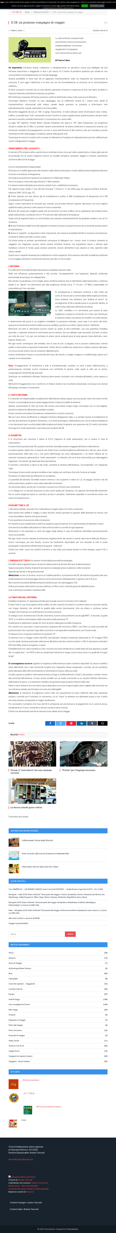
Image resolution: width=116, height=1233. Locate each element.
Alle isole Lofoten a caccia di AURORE (24, 918)
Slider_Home (14, 1041)
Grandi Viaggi (14, 999)
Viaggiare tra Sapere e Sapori (20, 1056)
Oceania (12, 1015)
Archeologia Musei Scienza (20, 968)
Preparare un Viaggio (17, 1020)
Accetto (84, 6)
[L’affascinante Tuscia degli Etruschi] (14, 842)
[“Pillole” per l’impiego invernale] (84, 754)
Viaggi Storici (14, 1051)
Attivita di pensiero (31, 1080)
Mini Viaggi (13, 1010)
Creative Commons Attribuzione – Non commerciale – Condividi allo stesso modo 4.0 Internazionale (28, 1186)
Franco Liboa (16, 31)
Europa (11, 994)
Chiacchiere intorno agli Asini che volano (40, 866)
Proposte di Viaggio (17, 1035)
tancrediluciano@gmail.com (20, 1159)
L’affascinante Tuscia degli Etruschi (37, 840)
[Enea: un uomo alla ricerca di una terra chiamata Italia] (14, 855)
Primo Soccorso (15, 1030)
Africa (11, 953)
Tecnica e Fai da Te (100, 31)
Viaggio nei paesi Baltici (18, 923)
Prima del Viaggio (16, 1025)
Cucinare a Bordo (16, 989)
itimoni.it (30, 1192)
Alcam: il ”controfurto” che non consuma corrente (31, 771)
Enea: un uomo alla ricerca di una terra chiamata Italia (45, 853)
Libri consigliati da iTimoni (19, 1004)
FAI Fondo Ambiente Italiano (48, 1107)
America (12, 958)
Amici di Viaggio (15, 963)
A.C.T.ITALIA (29, 1093)
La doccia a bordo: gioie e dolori (26, 807)
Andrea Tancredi (24, 1180)
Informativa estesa (97, 6)
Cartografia (13, 979)
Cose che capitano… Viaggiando (22, 984)
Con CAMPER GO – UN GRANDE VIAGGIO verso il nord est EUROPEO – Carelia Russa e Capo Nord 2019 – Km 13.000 (56, 889)
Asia (10, 973)
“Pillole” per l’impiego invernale (78, 770)
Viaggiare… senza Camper (19, 1061)
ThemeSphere (72, 1229)
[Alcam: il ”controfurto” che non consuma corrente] (32, 754)
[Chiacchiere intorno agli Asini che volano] (14, 868)
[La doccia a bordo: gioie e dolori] (32, 791)
